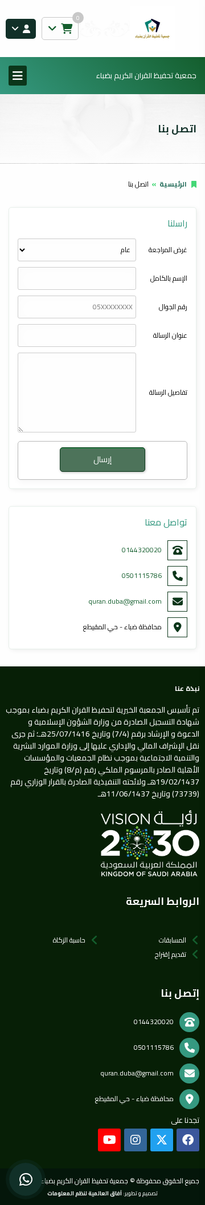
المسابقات (172, 940)
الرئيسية (173, 184)
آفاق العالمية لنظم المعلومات (84, 1193)
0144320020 (142, 549)
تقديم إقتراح (170, 954)
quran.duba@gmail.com (125, 601)
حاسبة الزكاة (69, 940)
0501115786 (142, 575)
